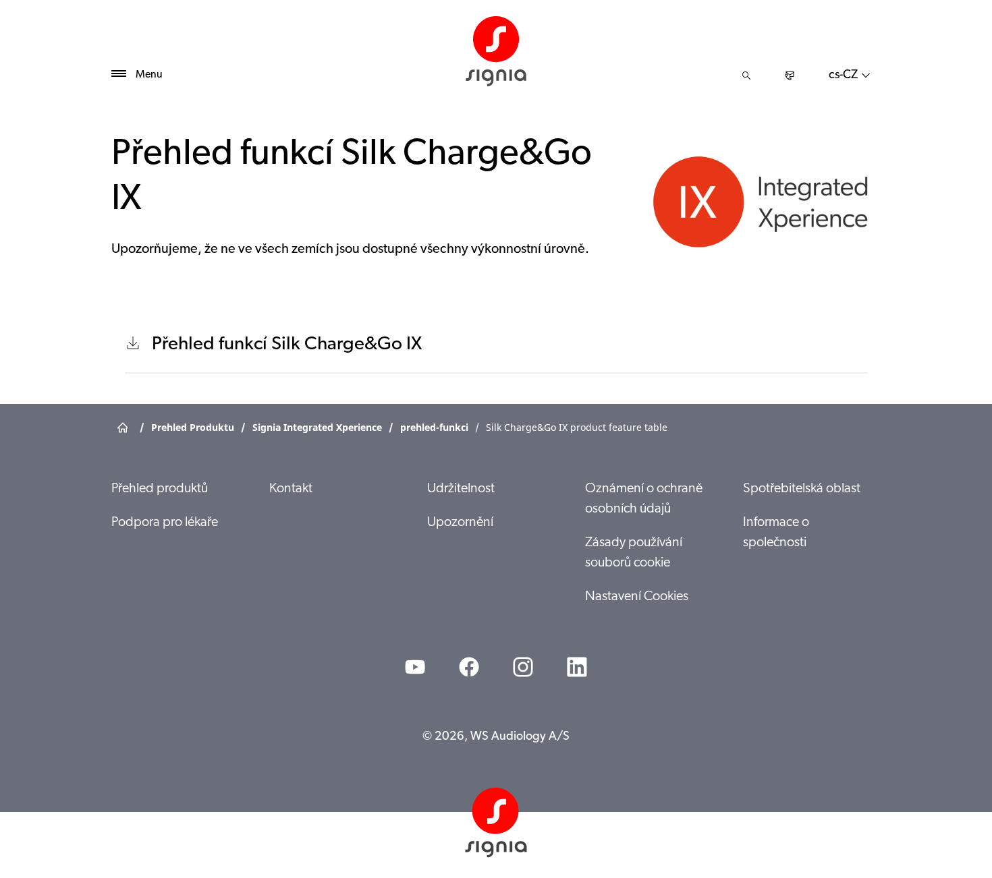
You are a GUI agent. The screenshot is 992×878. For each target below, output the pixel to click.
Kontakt (290, 489)
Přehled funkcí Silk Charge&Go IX (287, 344)
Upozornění (460, 522)
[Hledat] (746, 75)
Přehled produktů (159, 489)
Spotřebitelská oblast (801, 489)
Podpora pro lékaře (164, 522)
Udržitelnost (461, 489)
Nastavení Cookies (636, 597)
